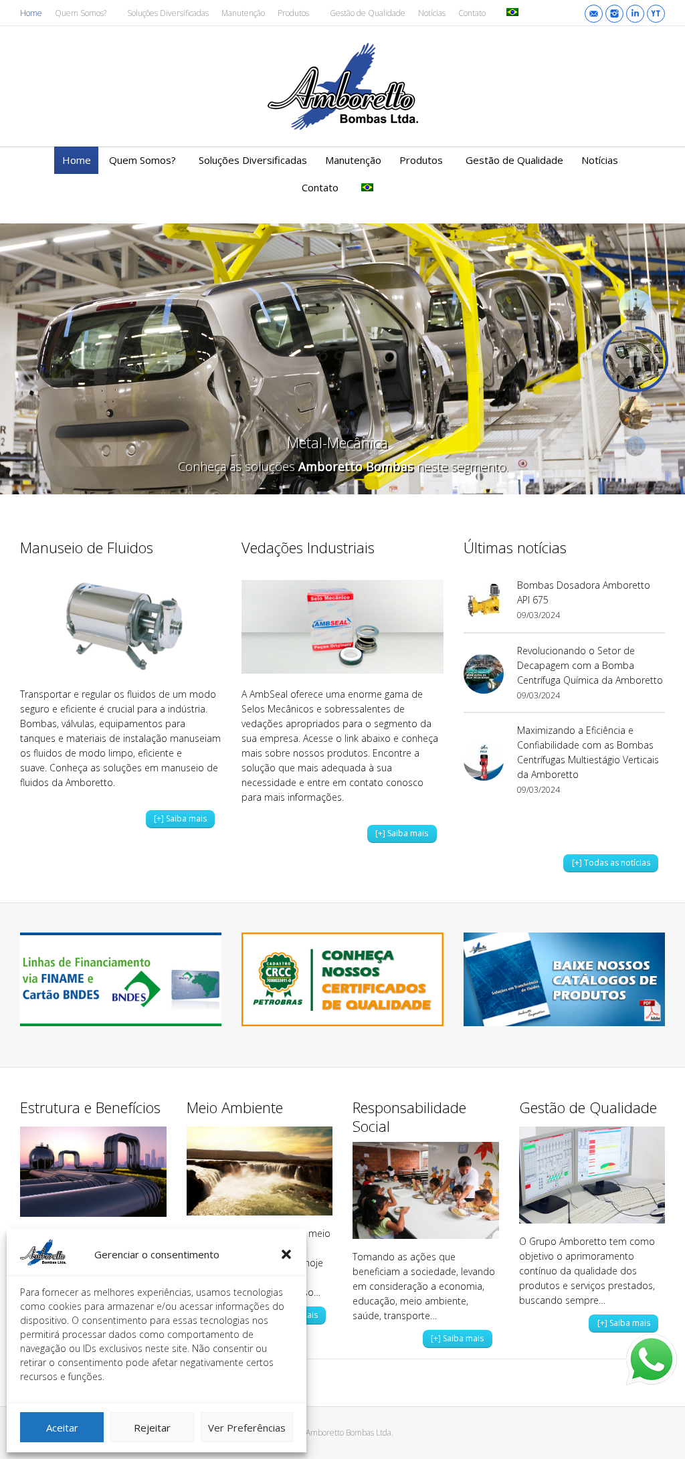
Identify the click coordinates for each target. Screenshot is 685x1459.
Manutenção (243, 13)
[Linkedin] (635, 14)
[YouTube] (656, 14)
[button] (286, 1254)
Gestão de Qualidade (367, 13)
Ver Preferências (247, 1427)
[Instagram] (614, 14)
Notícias (432, 13)
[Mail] (594, 14)
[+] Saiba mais (180, 818)
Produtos (293, 13)
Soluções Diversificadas (168, 13)
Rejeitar (152, 1427)
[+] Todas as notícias (611, 862)
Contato (472, 13)
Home (31, 13)
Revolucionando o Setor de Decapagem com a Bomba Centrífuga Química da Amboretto (590, 665)
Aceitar (62, 1427)
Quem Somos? (80, 13)
